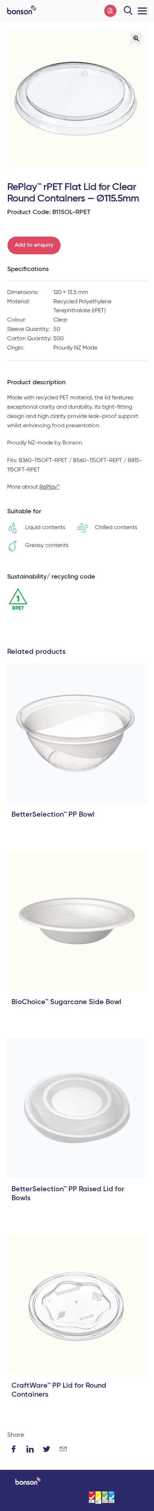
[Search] (128, 11)
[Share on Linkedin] (30, 1449)
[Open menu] (140, 11)
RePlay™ (49, 487)
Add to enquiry (34, 245)
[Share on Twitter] (46, 1449)
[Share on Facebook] (13, 1449)
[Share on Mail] (63, 1449)
